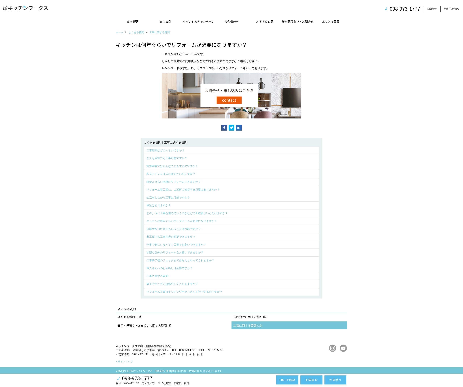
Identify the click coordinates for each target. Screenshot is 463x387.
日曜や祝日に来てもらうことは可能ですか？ (173, 228)
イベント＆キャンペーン (198, 21)
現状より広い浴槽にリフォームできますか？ (173, 181)
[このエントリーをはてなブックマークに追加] (239, 128)
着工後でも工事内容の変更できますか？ (170, 236)
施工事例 (165, 21)
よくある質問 (330, 21)
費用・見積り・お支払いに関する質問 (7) (144, 325)
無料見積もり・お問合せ (298, 21)
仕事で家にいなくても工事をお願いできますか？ (176, 244)
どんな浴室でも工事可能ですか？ (166, 158)
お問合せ (432, 8)
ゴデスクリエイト (212, 370)
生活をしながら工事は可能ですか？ (168, 197)
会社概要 (132, 21)
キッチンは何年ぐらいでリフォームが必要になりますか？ (181, 220)
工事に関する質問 (157, 276)
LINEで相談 (287, 380)
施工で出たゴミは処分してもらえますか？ (172, 283)
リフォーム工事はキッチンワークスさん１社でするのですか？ (184, 291)
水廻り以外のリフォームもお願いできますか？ (174, 252)
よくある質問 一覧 (129, 317)
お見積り (335, 380)
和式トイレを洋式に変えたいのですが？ (170, 173)
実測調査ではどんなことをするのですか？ (172, 166)
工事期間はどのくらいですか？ (165, 150)
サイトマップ (125, 361)
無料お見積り (451, 8)
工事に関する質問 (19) (248, 325)
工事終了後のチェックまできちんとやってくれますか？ (180, 260)
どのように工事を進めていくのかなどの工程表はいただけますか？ (187, 213)
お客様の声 (231, 21)
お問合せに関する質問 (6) (250, 317)
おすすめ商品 (264, 21)
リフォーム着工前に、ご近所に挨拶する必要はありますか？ (183, 189)
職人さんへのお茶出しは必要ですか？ (169, 268)
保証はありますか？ (158, 205)
